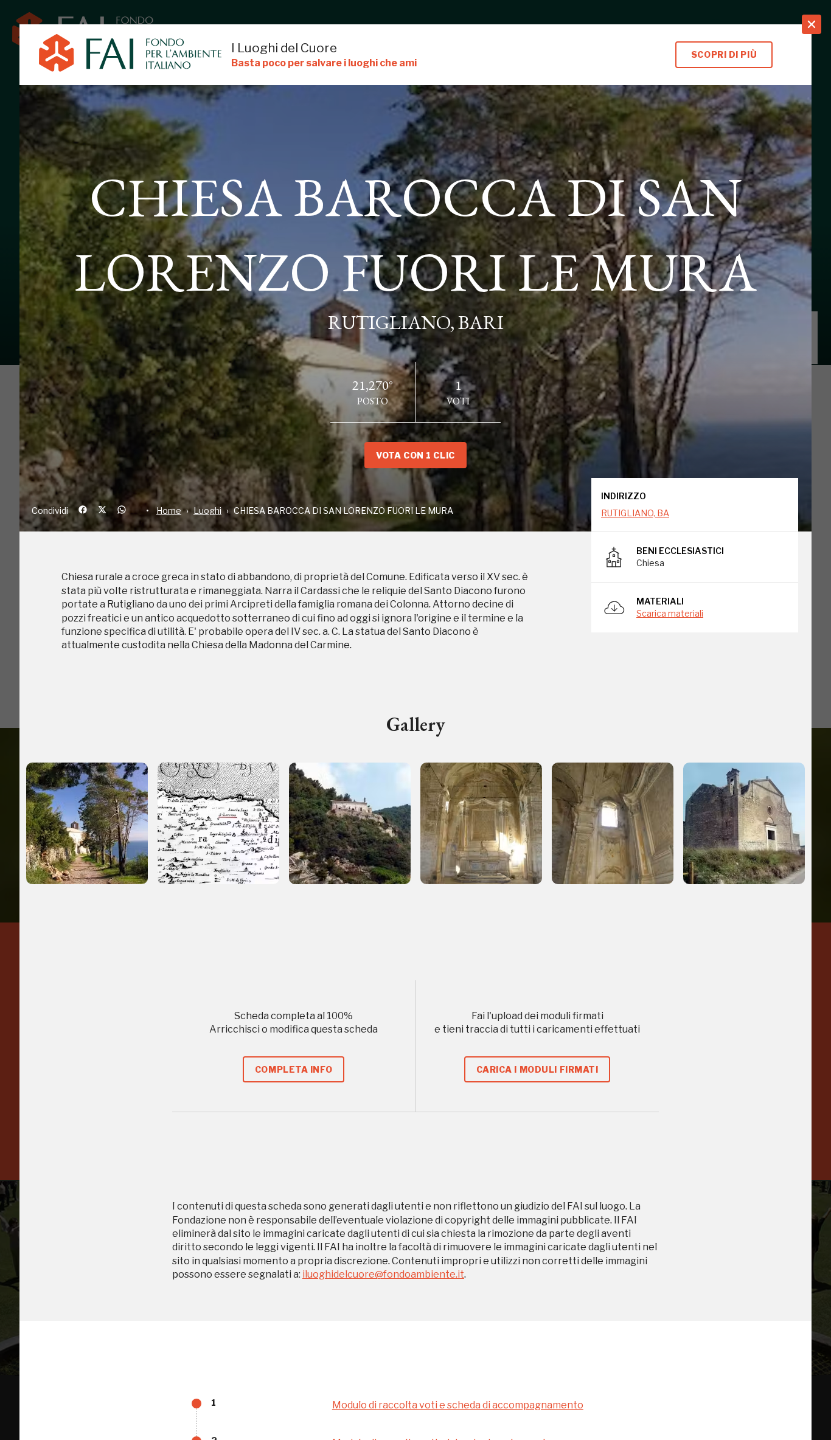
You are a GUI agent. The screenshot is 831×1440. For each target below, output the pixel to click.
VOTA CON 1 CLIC (415, 455)
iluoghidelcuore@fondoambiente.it (383, 1274)
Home (168, 510)
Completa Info (293, 1069)
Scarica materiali (669, 613)
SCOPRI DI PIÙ (724, 54)
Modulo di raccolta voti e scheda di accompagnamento (457, 1405)
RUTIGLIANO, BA (635, 513)
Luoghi (207, 510)
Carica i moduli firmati (537, 1069)
